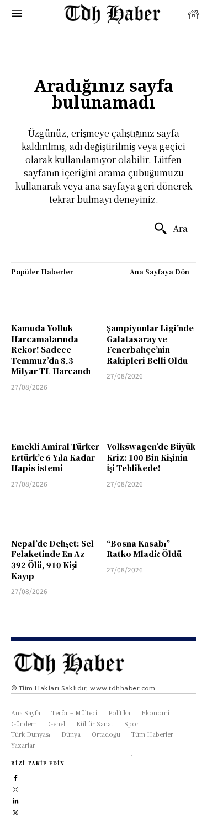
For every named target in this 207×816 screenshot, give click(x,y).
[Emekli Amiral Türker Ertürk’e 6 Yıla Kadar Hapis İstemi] (56, 418)
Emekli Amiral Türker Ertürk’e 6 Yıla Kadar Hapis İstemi (55, 457)
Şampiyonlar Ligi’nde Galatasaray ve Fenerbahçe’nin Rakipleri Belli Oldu (150, 344)
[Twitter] (15, 811)
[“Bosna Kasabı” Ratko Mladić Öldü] (152, 515)
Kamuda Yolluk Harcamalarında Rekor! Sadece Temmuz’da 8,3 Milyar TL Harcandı (51, 349)
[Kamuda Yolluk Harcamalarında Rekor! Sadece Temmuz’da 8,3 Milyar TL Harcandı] (56, 299)
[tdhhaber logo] (117, 14)
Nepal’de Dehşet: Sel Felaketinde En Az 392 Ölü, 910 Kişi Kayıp (52, 559)
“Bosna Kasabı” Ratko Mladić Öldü (144, 549)
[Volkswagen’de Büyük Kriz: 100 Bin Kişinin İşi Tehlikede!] (152, 418)
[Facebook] (15, 776)
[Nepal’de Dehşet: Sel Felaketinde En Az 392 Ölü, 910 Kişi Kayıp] (56, 515)
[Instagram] (15, 788)
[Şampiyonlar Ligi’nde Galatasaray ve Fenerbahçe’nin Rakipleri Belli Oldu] (152, 299)
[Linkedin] (15, 799)
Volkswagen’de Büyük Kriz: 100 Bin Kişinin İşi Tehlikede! (151, 457)
